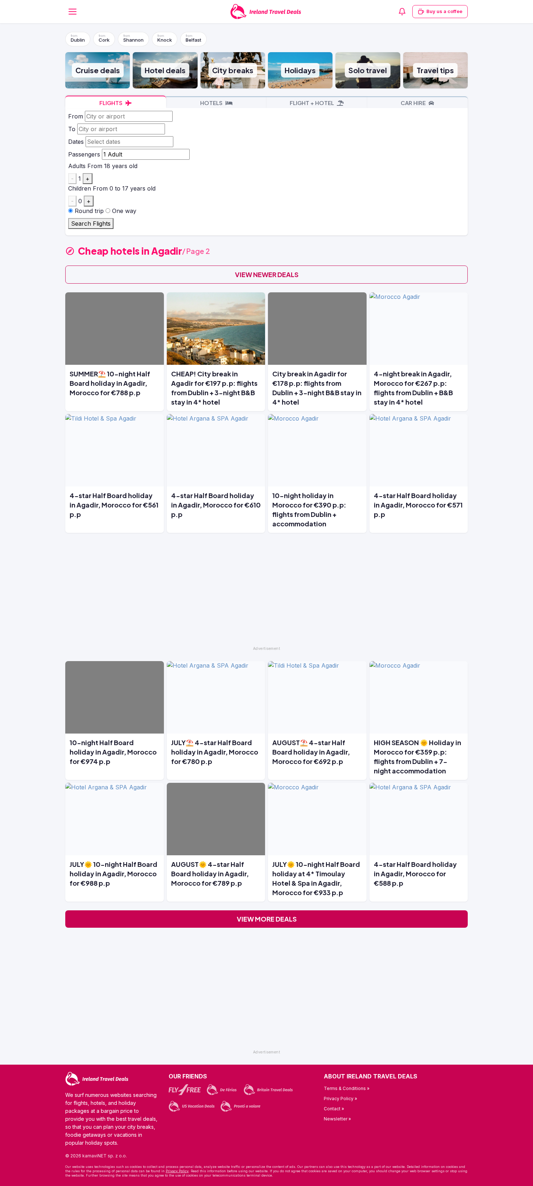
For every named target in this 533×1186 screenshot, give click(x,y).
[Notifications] (402, 11)
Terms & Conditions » (346, 1088)
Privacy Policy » (340, 1098)
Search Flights (91, 223)
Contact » (334, 1108)
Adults (77, 166)
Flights (111, 102)
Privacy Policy (177, 1171)
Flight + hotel (312, 102)
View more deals (267, 919)
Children (79, 188)
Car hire (414, 102)
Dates (76, 141)
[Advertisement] (266, 592)
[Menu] (72, 11)
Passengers (84, 154)
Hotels (212, 102)
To (71, 129)
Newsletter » (337, 1119)
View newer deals (266, 274)
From (75, 116)
